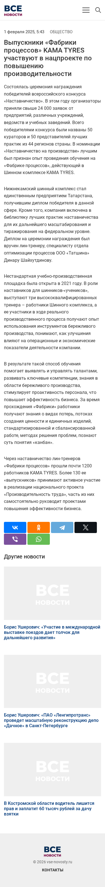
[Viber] (15, 539)
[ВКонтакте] (15, 527)
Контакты (52, 870)
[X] (85, 527)
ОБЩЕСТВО (61, 31)
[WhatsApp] (38, 539)
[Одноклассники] (38, 527)
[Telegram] (62, 527)
